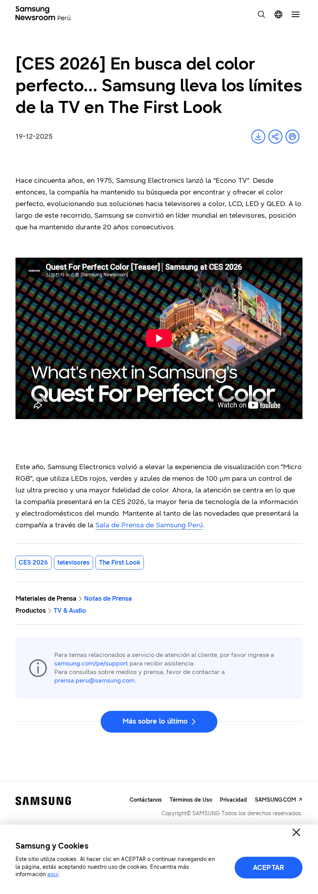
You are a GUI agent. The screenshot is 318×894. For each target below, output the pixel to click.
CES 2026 (33, 562)
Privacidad (233, 800)
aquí (52, 874)
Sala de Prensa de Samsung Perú (149, 525)
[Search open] (261, 14)
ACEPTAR (268, 867)
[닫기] (296, 832)
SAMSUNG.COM (275, 800)
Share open (275, 137)
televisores (73, 562)
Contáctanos (146, 800)
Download (258, 137)
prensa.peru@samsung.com (94, 680)
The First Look (119, 562)
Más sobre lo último (155, 721)
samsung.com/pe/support (91, 663)
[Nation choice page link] (278, 14)
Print (292, 137)
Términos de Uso (190, 800)
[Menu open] (295, 14)
